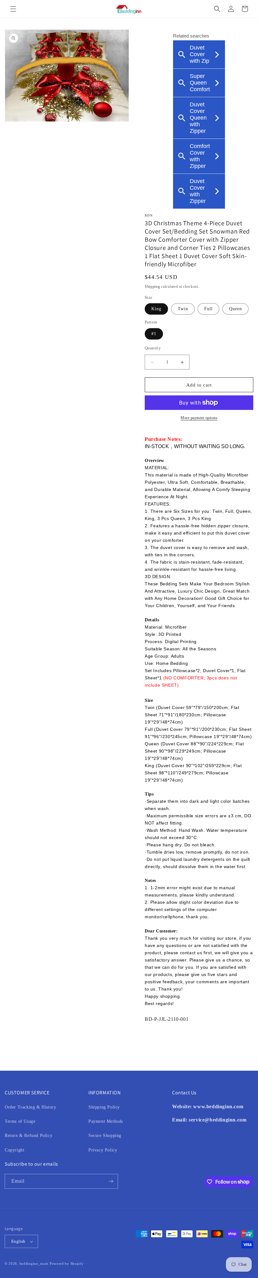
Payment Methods (105, 1121)
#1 (153, 333)
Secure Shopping (104, 1135)
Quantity (153, 348)
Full (208, 308)
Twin (183, 308)
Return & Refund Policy (28, 1135)
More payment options (199, 418)
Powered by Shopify (67, 1263)
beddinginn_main (34, 1263)
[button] (13, 9)
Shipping (152, 286)
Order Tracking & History (30, 1107)
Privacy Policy (102, 1150)
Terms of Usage (20, 1121)
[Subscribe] (111, 1181)
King (156, 308)
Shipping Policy (104, 1107)
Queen (235, 308)
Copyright (14, 1150)
